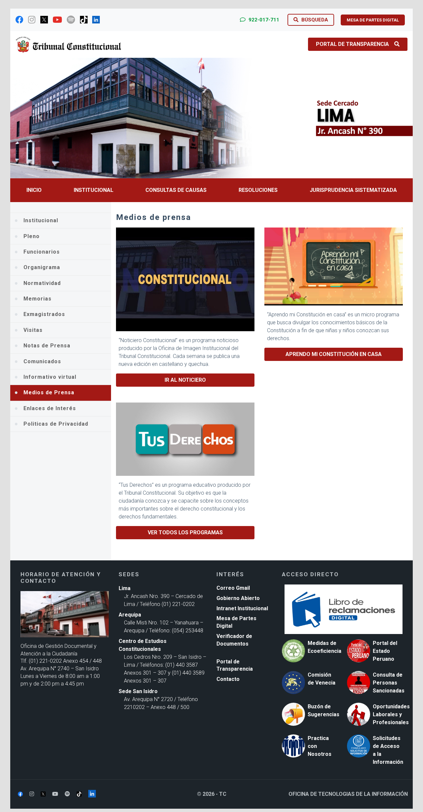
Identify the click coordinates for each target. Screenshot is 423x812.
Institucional (93, 190)
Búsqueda (314, 20)
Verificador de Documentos (234, 640)
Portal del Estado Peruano (385, 651)
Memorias (37, 299)
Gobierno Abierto (238, 598)
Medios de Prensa (48, 392)
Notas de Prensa (46, 345)
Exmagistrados (44, 314)
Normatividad (42, 283)
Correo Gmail (233, 588)
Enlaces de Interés (49, 408)
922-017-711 (263, 20)
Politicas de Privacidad (55, 424)
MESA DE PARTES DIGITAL (373, 20)
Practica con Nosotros (319, 746)
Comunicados (42, 361)
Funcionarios (41, 252)
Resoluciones (258, 190)
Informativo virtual (49, 377)
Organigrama (41, 267)
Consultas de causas (176, 190)
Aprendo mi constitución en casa (334, 354)
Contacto (228, 679)
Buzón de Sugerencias (323, 710)
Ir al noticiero (185, 380)
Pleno (31, 236)
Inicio (34, 190)
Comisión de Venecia (321, 679)
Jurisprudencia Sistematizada (353, 190)
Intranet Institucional (242, 608)
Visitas (33, 330)
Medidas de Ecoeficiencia (324, 647)
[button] (40, 118)
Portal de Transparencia (352, 44)
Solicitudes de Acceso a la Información (388, 750)
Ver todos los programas (185, 532)
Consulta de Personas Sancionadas (388, 683)
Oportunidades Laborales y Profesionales (391, 714)
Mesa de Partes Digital (236, 622)
